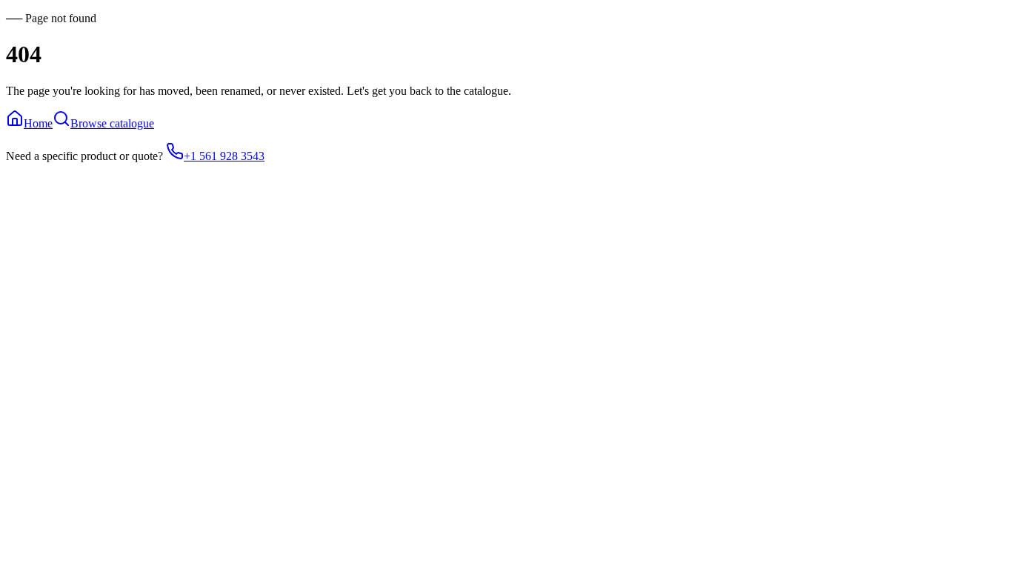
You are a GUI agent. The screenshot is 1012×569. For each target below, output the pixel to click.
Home (38, 123)
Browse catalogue (112, 123)
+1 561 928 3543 (224, 156)
